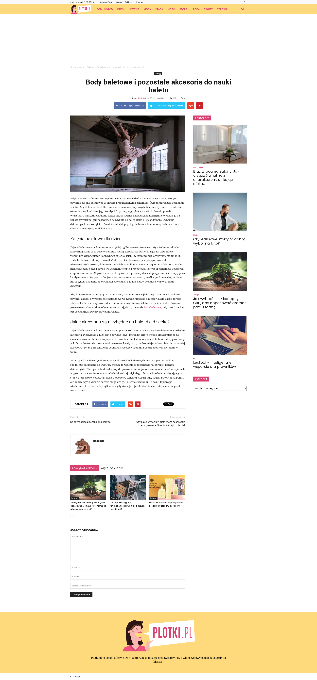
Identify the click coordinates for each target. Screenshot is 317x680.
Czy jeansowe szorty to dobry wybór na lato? (219, 241)
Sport (183, 9)
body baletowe (152, 307)
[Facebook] (244, 2)
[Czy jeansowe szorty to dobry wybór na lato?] (220, 212)
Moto (171, 9)
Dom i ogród (105, 9)
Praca (159, 9)
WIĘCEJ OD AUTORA (112, 468)
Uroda (196, 9)
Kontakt (139, 2)
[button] (243, 9)
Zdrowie (222, 9)
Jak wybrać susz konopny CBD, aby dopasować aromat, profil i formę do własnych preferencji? (88, 505)
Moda (147, 9)
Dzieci (120, 9)
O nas (119, 2)
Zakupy (208, 9)
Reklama (129, 2)
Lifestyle (134, 9)
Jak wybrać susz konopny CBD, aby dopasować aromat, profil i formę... (220, 302)
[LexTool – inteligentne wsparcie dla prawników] (220, 335)
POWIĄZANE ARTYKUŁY (84, 468)
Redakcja (142, 98)
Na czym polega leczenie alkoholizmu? (91, 421)
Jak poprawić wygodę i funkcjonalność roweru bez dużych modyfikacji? (127, 505)
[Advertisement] (158, 39)
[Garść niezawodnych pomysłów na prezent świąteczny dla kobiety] (167, 487)
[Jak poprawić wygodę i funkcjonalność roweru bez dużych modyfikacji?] (128, 487)
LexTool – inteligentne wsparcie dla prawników (214, 364)
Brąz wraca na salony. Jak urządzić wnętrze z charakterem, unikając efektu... (216, 177)
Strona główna (106, 2)
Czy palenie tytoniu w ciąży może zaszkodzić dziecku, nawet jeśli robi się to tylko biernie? (160, 423)
